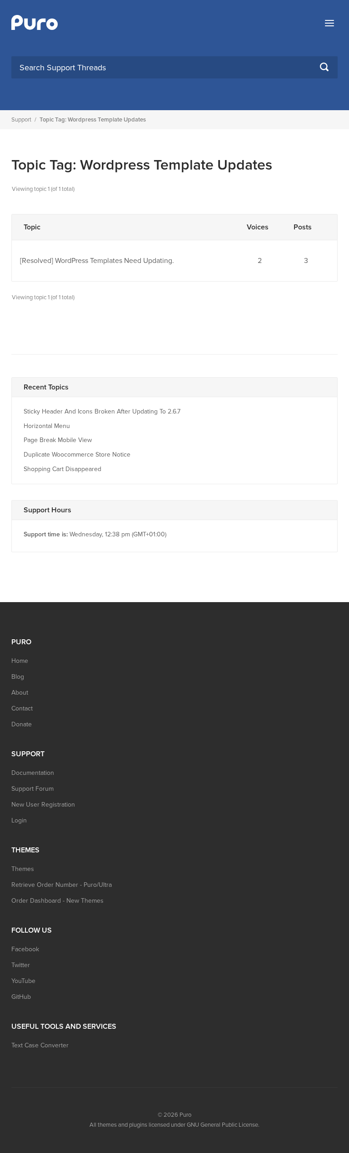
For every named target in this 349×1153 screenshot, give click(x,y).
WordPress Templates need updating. (114, 260)
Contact (22, 708)
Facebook (25, 949)
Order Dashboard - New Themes (57, 901)
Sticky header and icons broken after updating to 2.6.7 (102, 411)
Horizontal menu (47, 426)
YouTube (23, 981)
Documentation (32, 773)
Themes (22, 869)
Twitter (20, 965)
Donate (21, 724)
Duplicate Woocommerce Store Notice (77, 454)
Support (21, 119)
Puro (185, 1115)
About (19, 692)
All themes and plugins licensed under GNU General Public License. (174, 1125)
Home (19, 661)
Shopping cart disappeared (62, 469)
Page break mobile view (58, 440)
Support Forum (32, 789)
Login (19, 820)
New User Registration (43, 804)
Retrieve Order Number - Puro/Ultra (61, 885)
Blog (17, 677)
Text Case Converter (40, 1045)
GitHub (21, 997)
